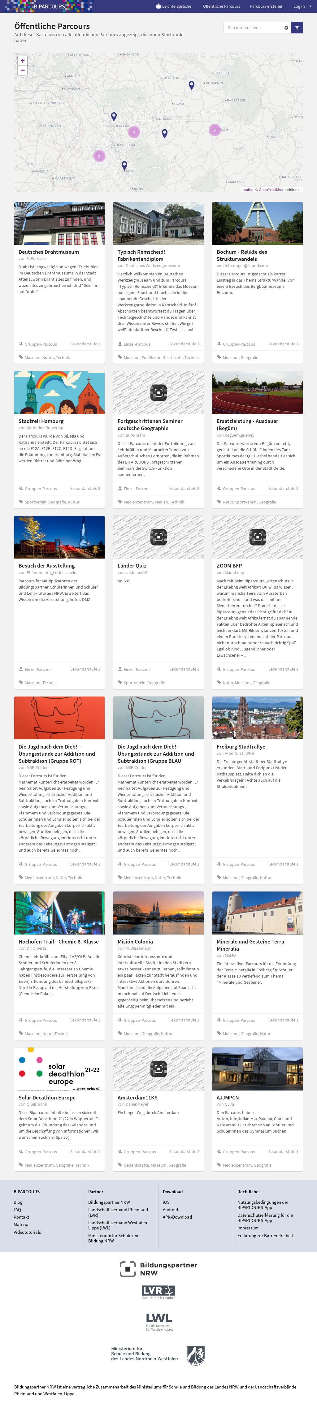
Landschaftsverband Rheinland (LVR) (118, 1212)
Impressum (247, 1228)
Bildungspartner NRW (109, 1202)
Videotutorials (27, 1232)
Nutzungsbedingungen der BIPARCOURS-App (262, 1205)
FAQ (17, 1209)
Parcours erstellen (267, 6)
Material (22, 1224)
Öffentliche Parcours (221, 6)
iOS (166, 1202)
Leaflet (247, 189)
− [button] (23, 70)
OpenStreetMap (271, 189)
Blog (18, 1202)
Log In (299, 6)
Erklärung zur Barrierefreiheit (265, 1235)
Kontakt (21, 1217)
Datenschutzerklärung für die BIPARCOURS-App (265, 1218)
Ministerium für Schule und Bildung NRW (114, 1238)
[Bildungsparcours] (49, 6)
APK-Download (177, 1217)
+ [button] (23, 61)
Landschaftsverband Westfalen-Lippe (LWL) (118, 1225)
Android (170, 1209)
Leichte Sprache (176, 6)
